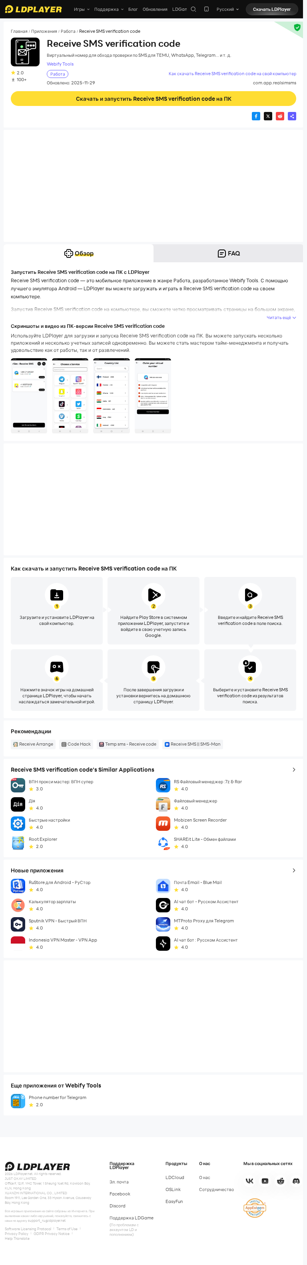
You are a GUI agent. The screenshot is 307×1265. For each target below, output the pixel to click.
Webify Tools (60, 64)
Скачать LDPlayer (272, 9)
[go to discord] (296, 1181)
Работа (68, 31)
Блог (133, 9)
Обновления (155, 9)
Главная (19, 31)
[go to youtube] (265, 1181)
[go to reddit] (281, 1181)
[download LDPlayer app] (206, 9)
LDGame (181, 9)
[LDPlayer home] (33, 9)
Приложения (44, 31)
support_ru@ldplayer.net (47, 1221)
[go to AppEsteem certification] (254, 1208)
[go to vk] (249, 1181)
